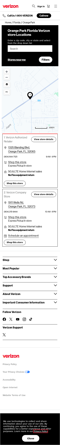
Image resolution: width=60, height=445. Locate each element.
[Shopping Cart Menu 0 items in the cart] (48, 6)
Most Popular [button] (11, 268)
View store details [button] (43, 139)
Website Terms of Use (14, 395)
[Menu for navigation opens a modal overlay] (55, 6)
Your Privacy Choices (14, 372)
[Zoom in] (6, 71)
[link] (9, 22)
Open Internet (10, 387)
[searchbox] (30, 48)
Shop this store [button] (15, 183)
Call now (44, 15)
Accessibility (9, 379)
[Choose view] (7, 84)
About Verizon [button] (11, 293)
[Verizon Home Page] (10, 6)
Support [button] (8, 285)
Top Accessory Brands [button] (17, 276)
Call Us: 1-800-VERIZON (20, 16)
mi (7, 91)
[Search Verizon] (33, 6)
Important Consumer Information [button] (23, 302)
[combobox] (30, 48)
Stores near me (17, 59)
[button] (17, 162)
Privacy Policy (10, 364)
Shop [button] (6, 259)
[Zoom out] (6, 77)
